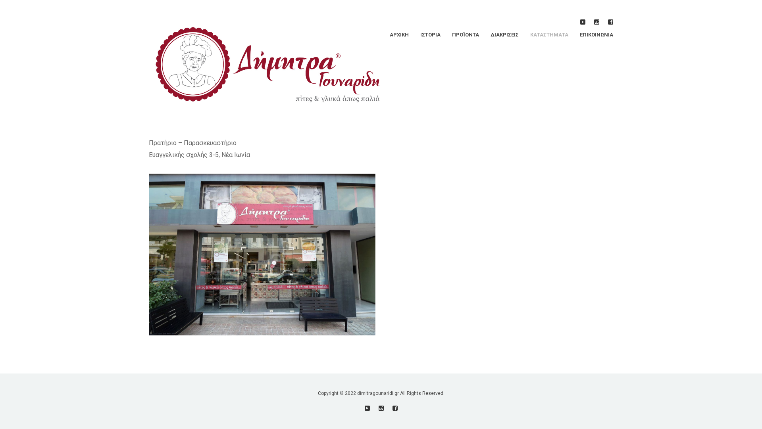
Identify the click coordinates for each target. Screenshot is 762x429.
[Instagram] (596, 22)
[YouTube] (582, 22)
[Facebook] (610, 22)
